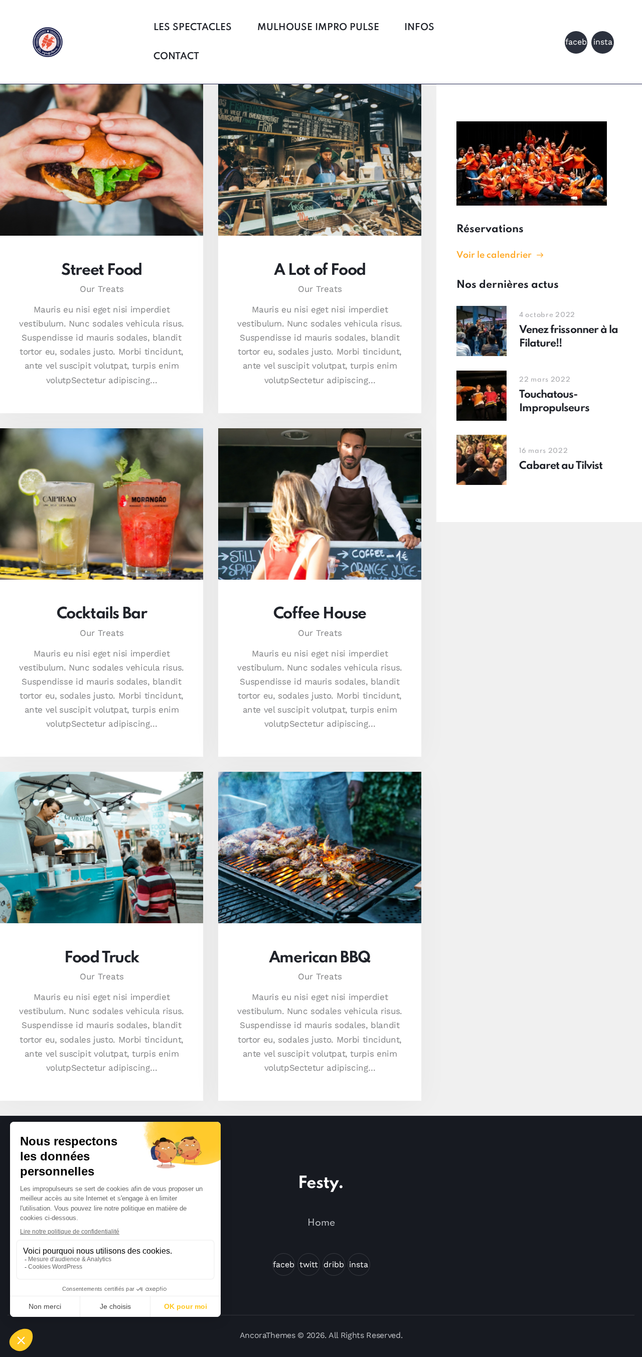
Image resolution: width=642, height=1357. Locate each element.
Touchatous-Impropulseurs (554, 402)
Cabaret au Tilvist (560, 466)
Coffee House (319, 614)
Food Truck (101, 958)
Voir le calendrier (494, 255)
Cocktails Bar (102, 614)
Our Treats (102, 289)
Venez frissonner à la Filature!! (568, 337)
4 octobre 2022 (547, 315)
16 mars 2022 (543, 451)
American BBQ (320, 958)
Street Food (101, 270)
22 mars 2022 (545, 380)
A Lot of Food (320, 270)
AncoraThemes (267, 1335)
